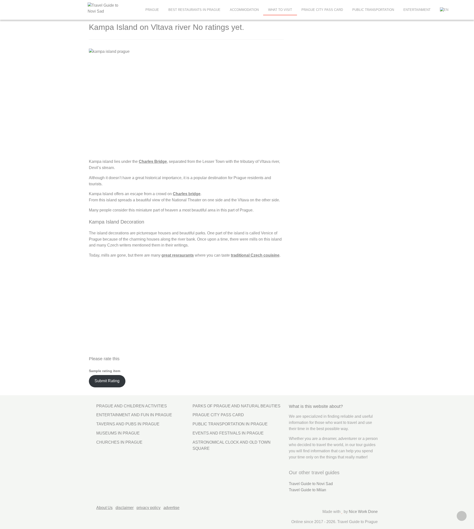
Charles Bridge (153, 161)
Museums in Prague (118, 433)
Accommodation (244, 10)
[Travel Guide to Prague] (114, 8)
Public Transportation (373, 10)
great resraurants (177, 255)
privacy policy (148, 508)
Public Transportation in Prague (230, 424)
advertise (171, 508)
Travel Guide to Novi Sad (311, 484)
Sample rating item (104, 371)
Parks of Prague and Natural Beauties (236, 406)
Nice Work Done (363, 512)
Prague (152, 10)
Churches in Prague (119, 442)
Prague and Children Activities (131, 406)
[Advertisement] (325, 108)
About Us (104, 508)
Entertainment (417, 10)
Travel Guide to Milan (307, 490)
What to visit (280, 10)
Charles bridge (186, 194)
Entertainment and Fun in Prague (134, 415)
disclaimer (125, 508)
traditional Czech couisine (255, 255)
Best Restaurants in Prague (194, 10)
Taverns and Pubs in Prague (127, 424)
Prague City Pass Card (322, 10)
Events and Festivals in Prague (228, 433)
